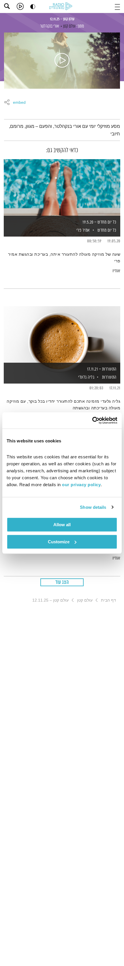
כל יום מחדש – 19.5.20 (99, 222)
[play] (20, 6)
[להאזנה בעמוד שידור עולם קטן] (62, 60)
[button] (117, 6)
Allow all (62, 524)
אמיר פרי (82, 230)
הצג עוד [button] (62, 582)
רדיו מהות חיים (62, 6)
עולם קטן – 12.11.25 (62, 19)
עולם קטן (69, 26)
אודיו (116, 271)
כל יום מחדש (107, 230)
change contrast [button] (32, 6)
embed (19, 102)
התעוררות (109, 377)
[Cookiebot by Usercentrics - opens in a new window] (92, 420)
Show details (93, 507)
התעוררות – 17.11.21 (102, 369)
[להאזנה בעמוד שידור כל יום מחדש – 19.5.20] (62, 188)
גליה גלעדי (86, 377)
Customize (58, 541)
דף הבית (108, 600)
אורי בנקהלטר (49, 26)
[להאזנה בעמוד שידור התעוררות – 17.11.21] (62, 335)
